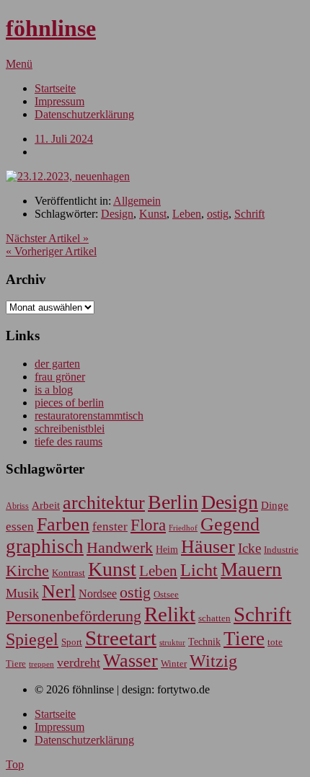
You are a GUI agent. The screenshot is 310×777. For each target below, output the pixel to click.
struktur (172, 643)
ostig (218, 214)
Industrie (281, 549)
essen (20, 526)
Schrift (249, 214)
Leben (186, 214)
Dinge (274, 505)
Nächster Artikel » (47, 238)
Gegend (230, 524)
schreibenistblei (70, 428)
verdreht (78, 662)
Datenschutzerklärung (84, 114)
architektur (104, 502)
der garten (57, 364)
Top (15, 764)
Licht (199, 570)
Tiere (244, 638)
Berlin (173, 502)
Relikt (169, 614)
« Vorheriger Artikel (51, 251)
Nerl (59, 591)
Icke (249, 548)
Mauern (251, 569)
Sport (71, 641)
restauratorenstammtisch (89, 415)
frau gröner (60, 376)
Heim (167, 549)
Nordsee (98, 593)
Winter (174, 664)
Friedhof (183, 527)
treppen (41, 664)
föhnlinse (51, 28)
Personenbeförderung (73, 616)
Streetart (120, 637)
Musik (22, 593)
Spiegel (32, 639)
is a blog (54, 389)
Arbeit (46, 505)
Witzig (213, 661)
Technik (204, 641)
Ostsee (166, 594)
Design (117, 214)
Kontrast (68, 573)
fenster (110, 526)
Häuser (208, 546)
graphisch (45, 546)
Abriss (17, 506)
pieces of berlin (69, 402)
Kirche (27, 571)
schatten (214, 618)
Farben (63, 524)
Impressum (59, 101)
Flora (148, 524)
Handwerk (120, 547)
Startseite (55, 88)
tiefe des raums (68, 441)
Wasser (130, 660)
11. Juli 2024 (64, 139)
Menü (19, 64)
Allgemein (137, 201)
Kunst (153, 214)
